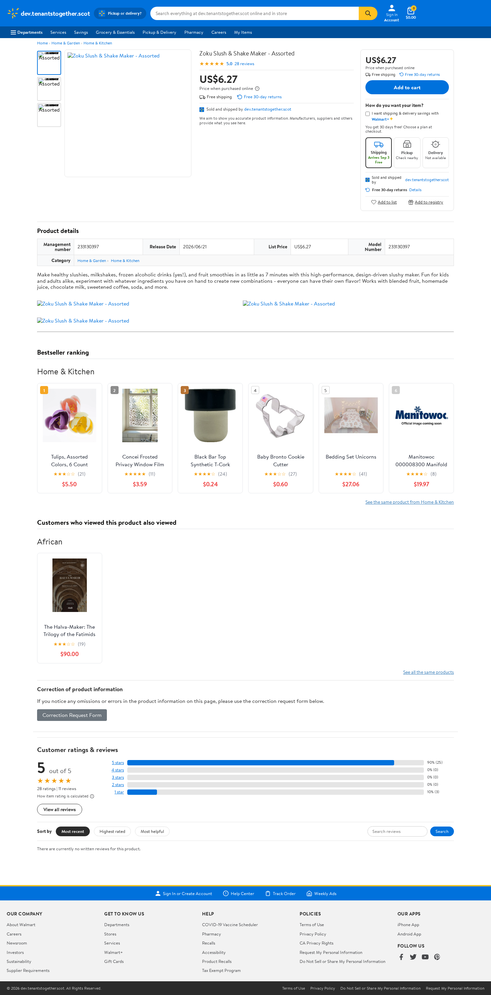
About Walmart (21, 924)
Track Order (284, 893)
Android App (409, 934)
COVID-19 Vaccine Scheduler (230, 924)
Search (442, 831)
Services (58, 32)
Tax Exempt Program (221, 970)
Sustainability (19, 961)
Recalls (208, 943)
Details (415, 190)
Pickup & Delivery (159, 32)
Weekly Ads (325, 893)
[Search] (368, 13)
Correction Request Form (72, 715)
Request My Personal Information (331, 952)
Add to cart (407, 87)
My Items (243, 32)
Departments (29, 32)
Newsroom (17, 943)
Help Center (242, 893)
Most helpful (152, 831)
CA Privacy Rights (316, 943)
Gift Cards (114, 961)
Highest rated (112, 831)
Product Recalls (216, 961)
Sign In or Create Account (187, 893)
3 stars (118, 777)
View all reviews (59, 809)
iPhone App (408, 924)
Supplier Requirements (28, 970)
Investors (15, 952)
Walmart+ (113, 952)
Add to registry (429, 202)
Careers (218, 32)
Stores (110, 934)
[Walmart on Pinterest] (437, 957)
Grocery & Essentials (115, 32)
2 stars (118, 784)
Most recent (72, 831)
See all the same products (428, 672)
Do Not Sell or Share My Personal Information (342, 961)
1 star (119, 791)
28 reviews (244, 63)
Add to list (387, 202)
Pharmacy (193, 32)
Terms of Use (312, 924)
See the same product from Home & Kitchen (409, 502)
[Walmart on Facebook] (401, 957)
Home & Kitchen (98, 43)
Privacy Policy (313, 934)
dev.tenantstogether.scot (267, 109)
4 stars (118, 769)
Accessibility (214, 952)
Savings (81, 32)
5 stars (118, 762)
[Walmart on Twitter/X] (413, 957)
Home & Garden (65, 43)
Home (42, 43)
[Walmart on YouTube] (425, 957)
